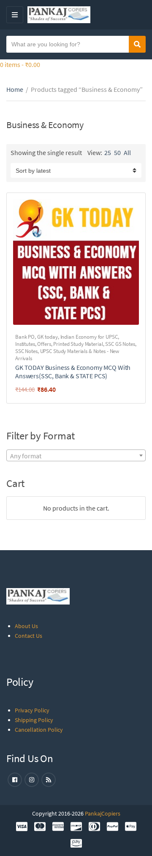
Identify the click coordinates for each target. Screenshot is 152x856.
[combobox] (76, 455)
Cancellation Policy (39, 729)
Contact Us (28, 635)
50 (117, 152)
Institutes (25, 344)
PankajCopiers (102, 813)
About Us (26, 626)
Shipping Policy (34, 720)
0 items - (20, 64)
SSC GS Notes (120, 344)
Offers (44, 344)
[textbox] (76, 456)
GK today (47, 336)
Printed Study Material (78, 344)
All (127, 152)
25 (107, 152)
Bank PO (25, 336)
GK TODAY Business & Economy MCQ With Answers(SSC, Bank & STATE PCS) (72, 371)
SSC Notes (26, 351)
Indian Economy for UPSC (89, 336)
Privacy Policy (32, 710)
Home (14, 89)
